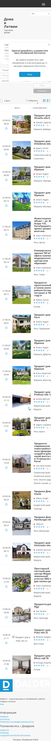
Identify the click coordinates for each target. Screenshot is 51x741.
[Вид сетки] (44, 100)
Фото (16, 108)
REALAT (39, 524)
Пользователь (39, 108)
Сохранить (42, 91)
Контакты (5, 719)
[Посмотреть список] (48, 100)
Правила (4, 716)
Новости (4, 730)
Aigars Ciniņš (42, 148)
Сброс (42, 85)
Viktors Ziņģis (42, 498)
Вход (29, 74)
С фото (7, 100)
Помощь (4, 733)
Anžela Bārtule (43, 399)
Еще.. (2, 704)
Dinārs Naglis (42, 174)
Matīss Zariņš (42, 299)
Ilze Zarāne (41, 611)
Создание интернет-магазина (15, 735)
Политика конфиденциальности (17, 722)
